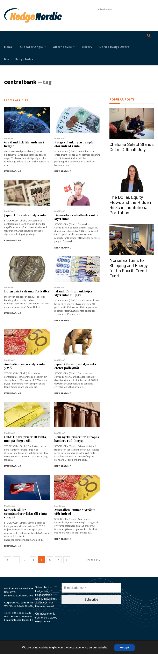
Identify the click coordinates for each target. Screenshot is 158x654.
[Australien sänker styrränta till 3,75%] (27, 342)
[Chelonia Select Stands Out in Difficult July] (131, 123)
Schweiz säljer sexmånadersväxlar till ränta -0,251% (25, 513)
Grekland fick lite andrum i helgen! (24, 144)
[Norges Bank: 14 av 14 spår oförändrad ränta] (77, 119)
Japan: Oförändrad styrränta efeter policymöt (75, 366)
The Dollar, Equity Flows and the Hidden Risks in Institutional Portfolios (130, 205)
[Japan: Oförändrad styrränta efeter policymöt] (77, 342)
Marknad (9, 138)
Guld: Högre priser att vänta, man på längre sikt (25, 439)
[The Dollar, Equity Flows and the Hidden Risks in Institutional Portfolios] (131, 176)
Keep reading (12, 171)
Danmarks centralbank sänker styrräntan (76, 217)
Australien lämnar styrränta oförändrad (74, 512)
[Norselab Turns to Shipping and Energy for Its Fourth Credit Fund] (131, 239)
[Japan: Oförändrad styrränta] (27, 192)
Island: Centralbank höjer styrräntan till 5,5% (73, 293)
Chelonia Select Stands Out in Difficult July (131, 147)
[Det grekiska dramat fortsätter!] (27, 269)
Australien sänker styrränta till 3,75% (27, 366)
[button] (149, 36)
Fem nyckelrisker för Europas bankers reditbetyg (76, 439)
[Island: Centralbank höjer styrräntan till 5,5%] (77, 269)
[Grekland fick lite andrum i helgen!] (27, 119)
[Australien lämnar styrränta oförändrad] (77, 487)
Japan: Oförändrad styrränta (25, 215)
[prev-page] (7, 559)
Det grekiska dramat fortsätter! (27, 291)
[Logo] (10, 15)
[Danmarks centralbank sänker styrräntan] (77, 192)
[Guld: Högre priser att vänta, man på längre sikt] (27, 414)
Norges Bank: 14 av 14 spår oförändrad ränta (74, 144)
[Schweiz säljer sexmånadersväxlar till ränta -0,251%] (27, 487)
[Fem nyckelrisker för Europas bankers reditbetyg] (77, 414)
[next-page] (66, 559)
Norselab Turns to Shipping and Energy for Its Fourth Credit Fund (128, 268)
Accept (124, 647)
